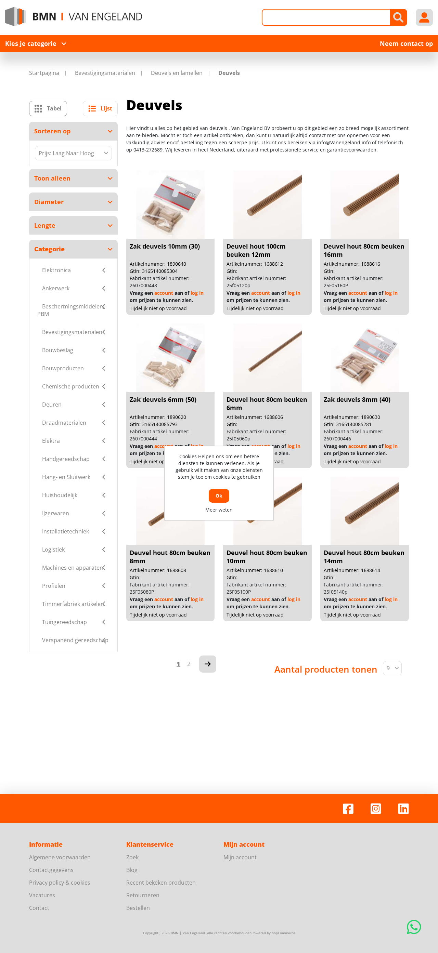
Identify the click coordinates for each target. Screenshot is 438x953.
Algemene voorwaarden (60, 857)
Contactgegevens (51, 870)
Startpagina (44, 73)
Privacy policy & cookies (59, 882)
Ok (219, 495)
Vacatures (42, 895)
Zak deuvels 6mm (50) (163, 399)
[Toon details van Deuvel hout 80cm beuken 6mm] (267, 357)
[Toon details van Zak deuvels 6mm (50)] (170, 357)
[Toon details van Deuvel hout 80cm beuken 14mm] (365, 511)
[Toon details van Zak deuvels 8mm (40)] (365, 357)
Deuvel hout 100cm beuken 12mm (256, 250)
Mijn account (240, 857)
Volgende (207, 664)
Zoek (132, 857)
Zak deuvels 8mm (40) (357, 399)
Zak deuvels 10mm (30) (165, 246)
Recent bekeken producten (161, 882)
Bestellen (138, 908)
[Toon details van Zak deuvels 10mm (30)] (170, 204)
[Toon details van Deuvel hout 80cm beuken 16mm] (365, 204)
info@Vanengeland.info (344, 142)
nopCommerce (283, 932)
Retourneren (142, 895)
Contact (39, 908)
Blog (132, 870)
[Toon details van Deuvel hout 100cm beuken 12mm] (267, 204)
